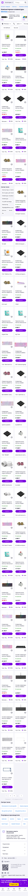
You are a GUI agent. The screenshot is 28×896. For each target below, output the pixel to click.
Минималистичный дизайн (9, 806)
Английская (7, 27)
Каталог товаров (5, 6)
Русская (16, 27)
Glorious (14, 6)
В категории (8, 2)
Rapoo (19, 819)
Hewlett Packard (15, 824)
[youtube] (2, 873)
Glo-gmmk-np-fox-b (7, 811)
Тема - (8, 858)
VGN (24, 824)
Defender (4, 819)
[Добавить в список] (11, 40)
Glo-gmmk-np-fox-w (20, 811)
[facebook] (5, 873)
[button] (7, 55)
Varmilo (12, 819)
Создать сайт (14, 884)
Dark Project (5, 824)
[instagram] (8, 873)
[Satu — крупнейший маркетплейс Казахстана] (2, 2)
